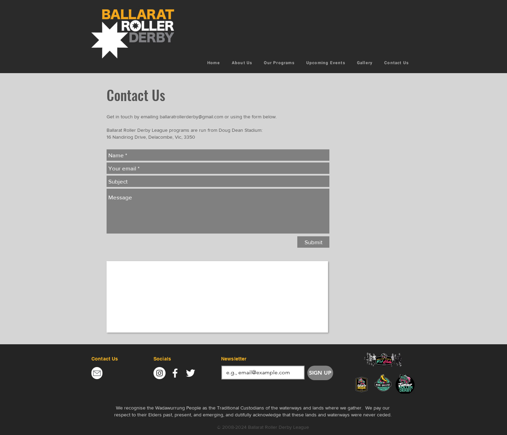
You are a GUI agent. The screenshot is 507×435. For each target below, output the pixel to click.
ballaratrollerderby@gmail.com (191, 116)
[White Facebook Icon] (175, 373)
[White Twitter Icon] (191, 373)
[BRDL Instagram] (159, 373)
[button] (279, 63)
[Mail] (96, 373)
